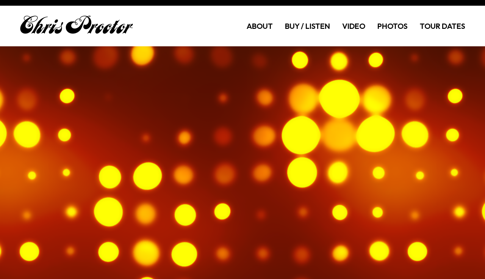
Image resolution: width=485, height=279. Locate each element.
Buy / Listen (307, 26)
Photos (392, 26)
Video (353, 26)
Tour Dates (442, 26)
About (260, 26)
